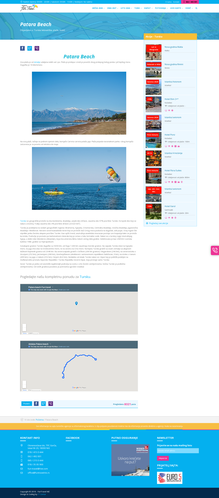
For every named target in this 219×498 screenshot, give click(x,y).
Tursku (85, 276)
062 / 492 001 (34, 456)
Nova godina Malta (174, 47)
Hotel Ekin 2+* (171, 99)
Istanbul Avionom (173, 81)
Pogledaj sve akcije (158, 223)
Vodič (62, 30)
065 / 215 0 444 (35, 460)
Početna (40, 419)
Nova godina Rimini (174, 64)
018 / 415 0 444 (35, 452)
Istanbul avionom (173, 117)
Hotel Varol (170, 206)
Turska (23, 221)
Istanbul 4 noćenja (173, 153)
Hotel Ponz (170, 134)
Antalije (37, 62)
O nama (168, 2)
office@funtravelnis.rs (39, 472)
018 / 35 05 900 (35, 464)
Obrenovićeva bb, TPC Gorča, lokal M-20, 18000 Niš (42, 446)
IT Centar (42, 494)
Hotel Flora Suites (173, 170)
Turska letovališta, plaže (46, 30)
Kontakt (176, 2)
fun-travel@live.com (38, 468)
